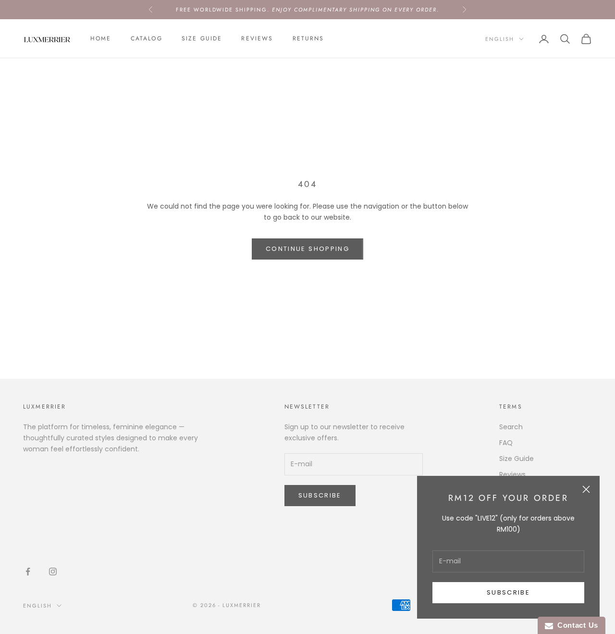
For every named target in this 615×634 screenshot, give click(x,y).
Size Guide (202, 39)
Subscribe (508, 592)
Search (511, 427)
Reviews (257, 39)
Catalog (146, 39)
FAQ (506, 443)
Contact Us (575, 625)
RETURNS (308, 39)
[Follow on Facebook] (28, 571)
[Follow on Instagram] (53, 571)
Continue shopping (307, 248)
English (499, 39)
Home (100, 39)
